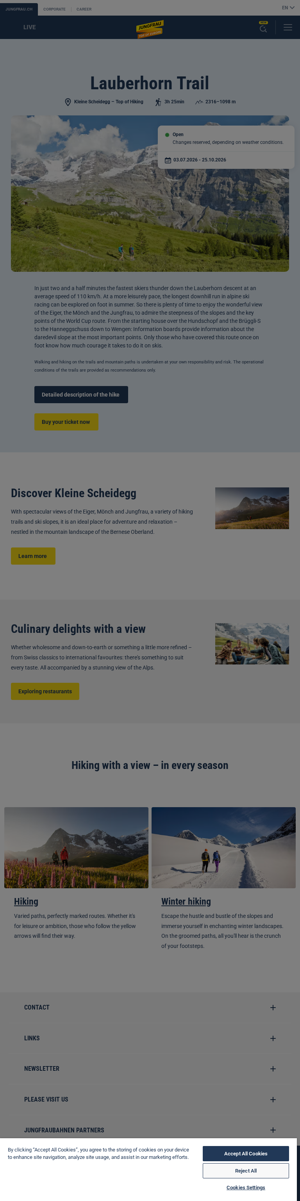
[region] (148, 1169)
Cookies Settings (246, 1187)
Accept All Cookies (246, 1154)
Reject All (246, 1171)
